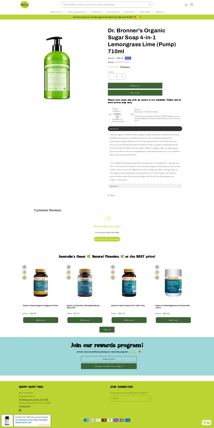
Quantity (111, 72)
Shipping (111, 62)
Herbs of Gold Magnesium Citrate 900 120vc (172, 307)
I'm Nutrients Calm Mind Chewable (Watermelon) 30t (31, 420)
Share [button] (113, 195)
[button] (57, 11)
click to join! (109, 359)
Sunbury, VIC (117, 115)
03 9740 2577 (24, 406)
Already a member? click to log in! (109, 366)
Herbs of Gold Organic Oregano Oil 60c (40, 306)
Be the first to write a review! (107, 239)
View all (107, 329)
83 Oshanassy (24, 399)
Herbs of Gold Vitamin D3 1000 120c (128, 306)
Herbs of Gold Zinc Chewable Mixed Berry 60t (83, 307)
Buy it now (135, 92)
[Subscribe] (149, 398)
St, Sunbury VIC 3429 (39, 399)
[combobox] (106, 4)
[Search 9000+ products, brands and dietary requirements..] (149, 4)
